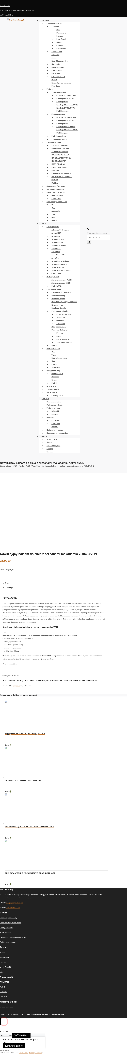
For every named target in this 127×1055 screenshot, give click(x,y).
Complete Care (57, 67)
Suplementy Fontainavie (57, 202)
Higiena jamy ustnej (55, 430)
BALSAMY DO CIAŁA (60, 155)
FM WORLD (46, 20)
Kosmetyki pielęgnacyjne (57, 433)
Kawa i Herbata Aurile (55, 192)
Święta (49, 442)
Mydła (59, 336)
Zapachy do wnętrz (59, 139)
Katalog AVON (57, 395)
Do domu (50, 417)
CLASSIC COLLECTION (66, 95)
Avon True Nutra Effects (61, 270)
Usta (53, 217)
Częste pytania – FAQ (8, 918)
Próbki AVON (56, 286)
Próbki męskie (62, 133)
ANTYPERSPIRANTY (59, 152)
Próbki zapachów (58, 136)
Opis (7, 583)
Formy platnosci (6, 928)
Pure (58, 30)
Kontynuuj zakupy (14, 1046)
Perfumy (50, 89)
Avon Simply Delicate (60, 261)
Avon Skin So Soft (59, 264)
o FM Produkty (6, 967)
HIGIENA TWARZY (58, 161)
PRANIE (54, 427)
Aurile (53, 58)
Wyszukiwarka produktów (97, 233)
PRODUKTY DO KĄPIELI (61, 177)
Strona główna (5, 466)
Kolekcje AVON (53, 227)
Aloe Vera (55, 55)
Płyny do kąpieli (63, 339)
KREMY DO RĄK (58, 164)
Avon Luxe (56, 249)
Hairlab (54, 80)
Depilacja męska (58, 299)
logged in (16, 686)
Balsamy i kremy (58, 296)
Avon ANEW (56, 233)
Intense (59, 36)
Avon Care (55, 236)
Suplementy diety (54, 402)
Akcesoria (55, 211)
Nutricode (55, 64)
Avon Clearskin (57, 239)
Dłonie (54, 220)
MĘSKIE (54, 414)
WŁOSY (54, 180)
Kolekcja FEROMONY (65, 98)
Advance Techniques (60, 230)
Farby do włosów (63, 314)
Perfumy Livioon (53, 408)
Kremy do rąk (57, 305)
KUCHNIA (55, 421)
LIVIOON (45, 399)
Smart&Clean (56, 52)
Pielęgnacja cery (53, 371)
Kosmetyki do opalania (61, 174)
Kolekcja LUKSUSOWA (65, 108)
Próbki (54, 345)
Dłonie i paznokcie (59, 358)
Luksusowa (61, 48)
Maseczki (55, 377)
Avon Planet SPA (58, 255)
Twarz (53, 214)
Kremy (54, 380)
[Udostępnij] (3, 1050)
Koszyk (50, 449)
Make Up (50, 205)
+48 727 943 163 (13, 908)
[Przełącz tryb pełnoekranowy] (6, 1050)
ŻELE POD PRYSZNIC (60, 145)
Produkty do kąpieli (59, 330)
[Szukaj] (89, 242)
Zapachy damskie (58, 92)
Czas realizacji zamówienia (10, 923)
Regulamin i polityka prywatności (13, 937)
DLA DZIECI (51, 386)
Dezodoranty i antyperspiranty (64, 302)
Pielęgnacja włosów (59, 311)
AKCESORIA (52, 392)
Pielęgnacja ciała (54, 142)
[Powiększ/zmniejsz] (8, 1050)
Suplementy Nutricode (56, 186)
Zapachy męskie (58, 114)
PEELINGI (55, 170)
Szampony (60, 317)
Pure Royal (61, 39)
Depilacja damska (58, 308)
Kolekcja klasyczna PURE (67, 105)
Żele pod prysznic (64, 342)
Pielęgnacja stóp (58, 327)
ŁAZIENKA (55, 424)
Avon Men (55, 252)
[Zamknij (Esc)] (1, 1050)
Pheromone (61, 33)
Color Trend (56, 274)
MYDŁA (54, 183)
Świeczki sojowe (53, 446)
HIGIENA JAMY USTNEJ (61, 158)
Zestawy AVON (53, 389)
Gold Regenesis (58, 77)
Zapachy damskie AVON (61, 280)
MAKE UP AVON (53, 349)
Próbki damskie (62, 111)
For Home (55, 73)
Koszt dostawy (5, 932)
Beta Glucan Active (59, 61)
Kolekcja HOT (62, 102)
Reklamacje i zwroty (8, 942)
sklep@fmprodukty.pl (14, 903)
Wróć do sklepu (21, 1035)
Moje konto (4, 957)
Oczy (53, 208)
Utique (59, 42)
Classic (59, 45)
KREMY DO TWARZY (60, 167)
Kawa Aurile (56, 199)
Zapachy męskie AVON (60, 283)
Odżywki (60, 321)
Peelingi (59, 333)
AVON (44, 224)
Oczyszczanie (57, 374)
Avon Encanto (57, 242)
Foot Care (55, 86)
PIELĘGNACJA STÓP (60, 148)
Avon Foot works (58, 246)
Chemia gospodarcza (55, 189)
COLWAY (3, 997)
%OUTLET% (52, 439)
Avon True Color (58, 267)
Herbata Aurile (57, 195)
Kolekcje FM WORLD (55, 23)
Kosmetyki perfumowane (61, 83)
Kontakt (50, 452)
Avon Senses (57, 258)
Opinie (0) (9, 587)
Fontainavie (56, 70)
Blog (1, 972)
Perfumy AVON (53, 277)
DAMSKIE (55, 411)
